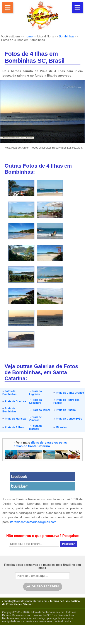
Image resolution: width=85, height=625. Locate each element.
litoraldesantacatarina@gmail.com (33, 522)
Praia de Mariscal (15, 418)
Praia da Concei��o (68, 418)
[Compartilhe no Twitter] (42, 486)
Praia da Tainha (41, 410)
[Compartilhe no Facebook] (42, 476)
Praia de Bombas (15, 401)
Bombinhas (66, 36)
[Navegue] (7, 7)
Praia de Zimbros (35, 419)
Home (28, 36)
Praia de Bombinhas (9, 410)
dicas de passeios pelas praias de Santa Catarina (40, 444)
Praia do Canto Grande (69, 392)
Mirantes (61, 427)
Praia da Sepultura (35, 401)
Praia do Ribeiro (65, 410)
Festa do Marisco (35, 427)
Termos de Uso (59, 601)
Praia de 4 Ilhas (14, 427)
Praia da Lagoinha (35, 393)
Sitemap (28, 604)
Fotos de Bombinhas (9, 393)
